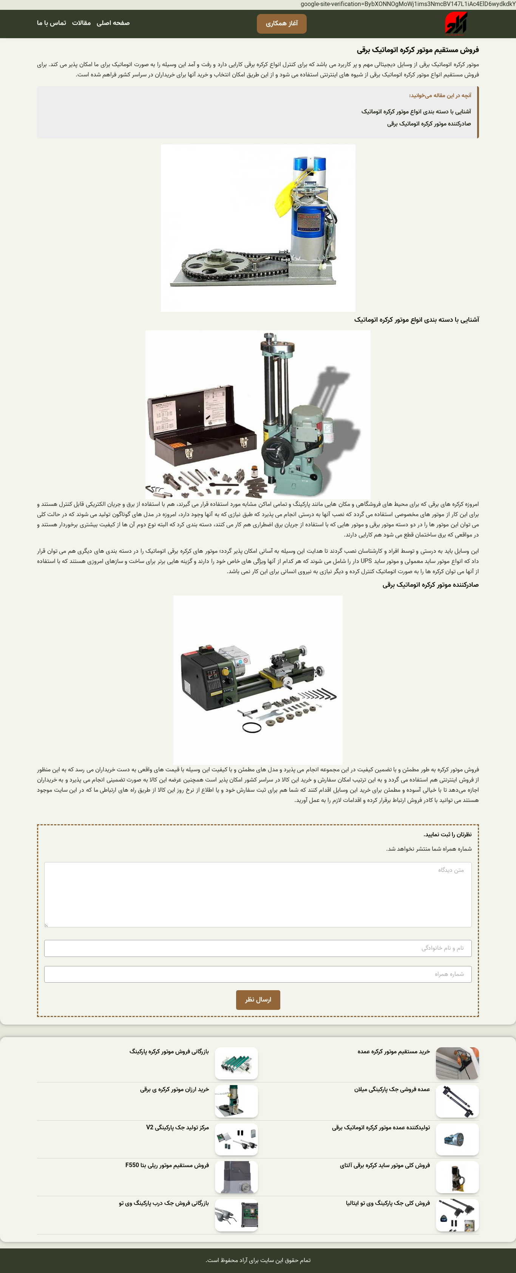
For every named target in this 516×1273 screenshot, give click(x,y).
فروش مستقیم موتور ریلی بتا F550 (167, 1166)
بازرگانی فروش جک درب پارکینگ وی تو (164, 1203)
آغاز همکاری (282, 23)
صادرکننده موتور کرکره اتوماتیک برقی (429, 124)
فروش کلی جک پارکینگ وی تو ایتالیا (388, 1203)
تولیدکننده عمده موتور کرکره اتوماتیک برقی (381, 1128)
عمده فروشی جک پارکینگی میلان (392, 1090)
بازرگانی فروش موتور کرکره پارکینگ (169, 1052)
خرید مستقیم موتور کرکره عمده (394, 1052)
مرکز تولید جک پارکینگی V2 (177, 1128)
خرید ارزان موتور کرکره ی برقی (174, 1090)
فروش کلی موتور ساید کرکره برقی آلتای (385, 1166)
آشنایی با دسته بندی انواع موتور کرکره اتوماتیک (416, 112)
